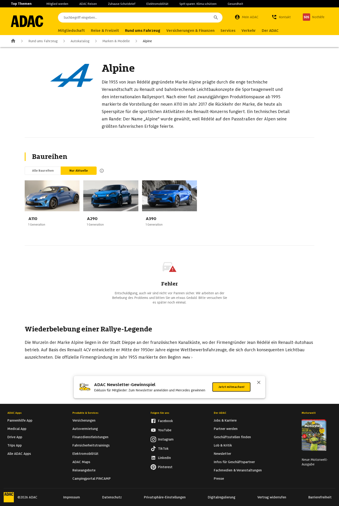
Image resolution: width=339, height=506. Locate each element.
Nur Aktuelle (78, 171)
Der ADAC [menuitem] (270, 30)
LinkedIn (164, 458)
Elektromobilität (157, 4)
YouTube (164, 430)
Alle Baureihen (43, 171)
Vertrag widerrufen (271, 497)
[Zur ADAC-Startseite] (27, 21)
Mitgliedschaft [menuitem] (71, 30)
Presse (219, 478)
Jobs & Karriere (225, 420)
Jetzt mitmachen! (231, 387)
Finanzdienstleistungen (90, 437)
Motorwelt (309, 412)
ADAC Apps (14, 412)
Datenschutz (112, 497)
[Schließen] (259, 383)
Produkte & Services (85, 412)
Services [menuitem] (227, 30)
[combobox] (140, 17)
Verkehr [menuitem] (248, 30)
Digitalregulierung (221, 497)
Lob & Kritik (223, 445)
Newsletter (222, 454)
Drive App (14, 437)
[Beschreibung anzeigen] (101, 171)
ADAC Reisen (88, 4)
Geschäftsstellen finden (232, 437)
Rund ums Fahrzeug (43, 41)
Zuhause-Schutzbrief (121, 4)
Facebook (165, 421)
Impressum (71, 497)
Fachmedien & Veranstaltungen (238, 470)
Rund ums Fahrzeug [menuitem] (142, 30)
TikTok (163, 448)
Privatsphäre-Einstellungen (165, 497)
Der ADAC (220, 412)
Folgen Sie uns (160, 412)
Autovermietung (85, 429)
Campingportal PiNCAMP (91, 478)
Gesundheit (235, 4)
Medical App (16, 429)
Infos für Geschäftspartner (234, 462)
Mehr (186, 357)
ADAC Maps (81, 462)
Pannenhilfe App (19, 420)
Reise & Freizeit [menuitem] (105, 30)
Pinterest (165, 467)
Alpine (147, 41)
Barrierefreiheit (320, 497)
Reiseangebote (83, 470)
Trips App (14, 445)
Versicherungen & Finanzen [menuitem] (190, 30)
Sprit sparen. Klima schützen (198, 4)
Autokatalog (80, 41)
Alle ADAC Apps (19, 454)
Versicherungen (83, 420)
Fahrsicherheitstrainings (91, 445)
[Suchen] (216, 17)
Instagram (166, 439)
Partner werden (226, 429)
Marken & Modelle (116, 41)
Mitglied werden (57, 4)
